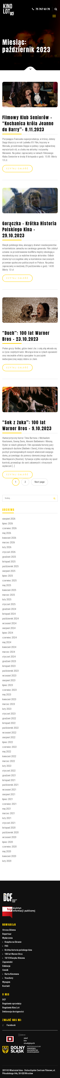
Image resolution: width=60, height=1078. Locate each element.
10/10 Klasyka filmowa (15, 958)
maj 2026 (6, 533)
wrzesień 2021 (9, 789)
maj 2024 (6, 642)
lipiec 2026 (7, 523)
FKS (6, 946)
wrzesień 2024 (9, 623)
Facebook (11, 1025)
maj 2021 (6, 808)
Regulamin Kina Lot (11, 1007)
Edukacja (6, 966)
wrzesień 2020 (9, 837)
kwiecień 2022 (9, 756)
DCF (4, 999)
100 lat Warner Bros (14, 954)
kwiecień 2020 (9, 856)
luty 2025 (6, 599)
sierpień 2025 (8, 571)
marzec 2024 (8, 651)
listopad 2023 (9, 666)
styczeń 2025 (9, 604)
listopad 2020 (9, 827)
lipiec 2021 (7, 799)
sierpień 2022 (8, 737)
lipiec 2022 (7, 742)
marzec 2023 (8, 704)
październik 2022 (10, 727)
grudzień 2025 (9, 556)
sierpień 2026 (8, 518)
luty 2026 (6, 547)
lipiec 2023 (7, 685)
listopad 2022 (9, 723)
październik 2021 (10, 784)
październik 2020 (10, 832)
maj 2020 (6, 851)
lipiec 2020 (7, 842)
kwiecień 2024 (9, 647)
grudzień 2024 (9, 609)
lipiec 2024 (7, 632)
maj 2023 (6, 694)
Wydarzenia (7, 938)
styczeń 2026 (9, 552)
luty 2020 (6, 861)
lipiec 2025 (7, 575)
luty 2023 (6, 708)
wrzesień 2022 (9, 732)
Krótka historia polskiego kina (18, 950)
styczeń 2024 (9, 656)
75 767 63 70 (42, 9)
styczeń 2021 (9, 822)
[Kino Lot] (8, 13)
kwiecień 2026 (9, 537)
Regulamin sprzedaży (11, 1003)
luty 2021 (6, 818)
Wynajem (6, 982)
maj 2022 (6, 751)
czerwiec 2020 (9, 846)
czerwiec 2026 (9, 528)
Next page (39, 481)
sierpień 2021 (8, 794)
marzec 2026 (8, 542)
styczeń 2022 (9, 770)
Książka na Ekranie (13, 942)
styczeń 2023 (9, 713)
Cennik (5, 970)
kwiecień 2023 (9, 699)
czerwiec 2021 (9, 803)
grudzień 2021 (9, 775)
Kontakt (6, 986)
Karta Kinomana (12, 974)
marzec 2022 (8, 761)
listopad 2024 (9, 613)
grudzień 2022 (9, 718)
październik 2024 (10, 618)
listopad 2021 (9, 780)
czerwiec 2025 (9, 580)
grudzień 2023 (9, 661)
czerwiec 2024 (9, 637)
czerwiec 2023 (9, 689)
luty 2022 (6, 765)
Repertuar (6, 934)
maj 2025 (6, 585)
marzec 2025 (8, 594)
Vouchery (9, 978)
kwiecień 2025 (9, 590)
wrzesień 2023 (9, 675)
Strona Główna (9, 930)
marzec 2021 (8, 813)
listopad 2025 (9, 561)
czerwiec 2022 (9, 746)
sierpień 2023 (8, 680)
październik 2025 (10, 566)
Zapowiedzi (7, 962)
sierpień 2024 (8, 628)
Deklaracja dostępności (13, 1011)
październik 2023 (10, 670)
